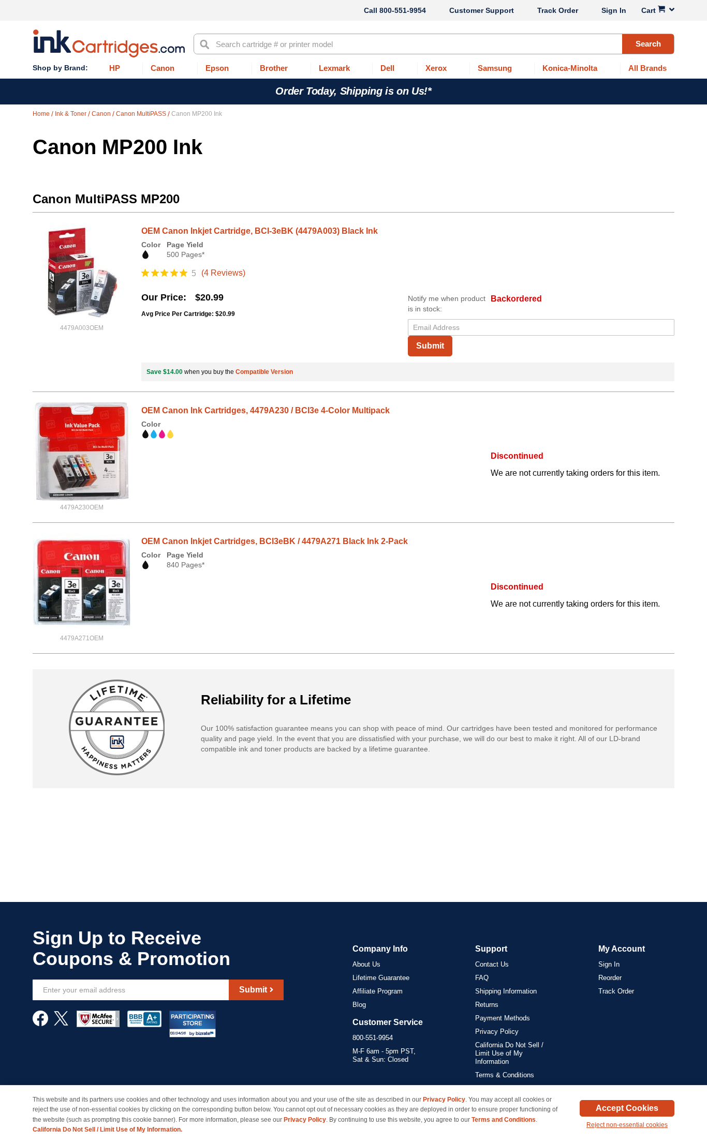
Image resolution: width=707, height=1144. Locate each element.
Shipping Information (506, 991)
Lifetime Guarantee (380, 978)
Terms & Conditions (504, 1075)
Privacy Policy (497, 1031)
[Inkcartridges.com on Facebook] (40, 1023)
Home (42, 113)
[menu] (353, 68)
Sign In (613, 10)
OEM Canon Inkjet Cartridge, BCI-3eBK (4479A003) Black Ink (259, 231)
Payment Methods (502, 1018)
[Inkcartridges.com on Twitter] (61, 1023)
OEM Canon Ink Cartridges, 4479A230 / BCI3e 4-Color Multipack (265, 410)
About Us (366, 964)
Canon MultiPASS (142, 113)
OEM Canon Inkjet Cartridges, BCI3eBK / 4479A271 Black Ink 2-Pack (274, 541)
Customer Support (481, 10)
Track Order (557, 10)
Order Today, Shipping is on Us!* (353, 91)
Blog (359, 1004)
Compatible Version (264, 371)
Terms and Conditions (504, 1119)
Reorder (610, 978)
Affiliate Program (377, 991)
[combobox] (434, 44)
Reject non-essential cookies (627, 1124)
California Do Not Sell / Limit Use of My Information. (107, 1129)
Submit (430, 345)
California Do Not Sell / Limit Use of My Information (509, 1053)
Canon (102, 113)
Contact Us (492, 964)
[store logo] (109, 43)
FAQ (482, 978)
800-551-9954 (402, 10)
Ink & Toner (71, 113)
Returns (486, 1004)
